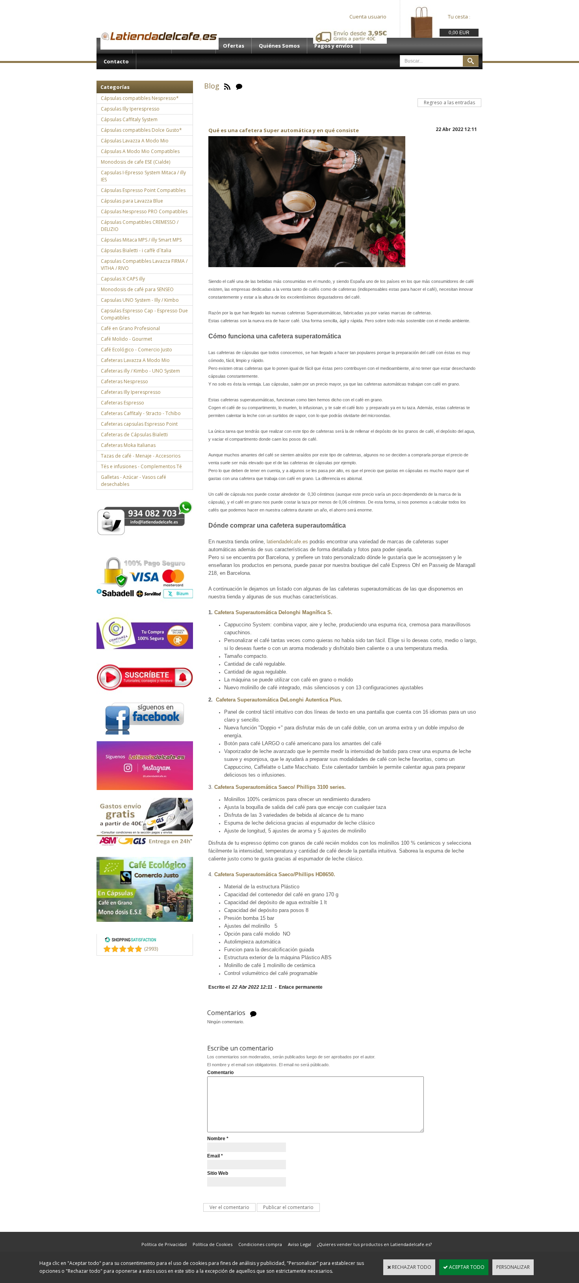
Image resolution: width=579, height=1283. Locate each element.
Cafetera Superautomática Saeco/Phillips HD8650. (274, 874)
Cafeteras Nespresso (124, 381)
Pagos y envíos (333, 45)
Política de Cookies (212, 1244)
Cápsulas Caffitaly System (129, 119)
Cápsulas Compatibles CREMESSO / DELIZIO (139, 226)
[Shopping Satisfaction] (130, 941)
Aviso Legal (299, 1244)
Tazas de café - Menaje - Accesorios (140, 455)
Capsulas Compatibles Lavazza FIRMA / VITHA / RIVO (144, 264)
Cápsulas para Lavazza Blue (132, 201)
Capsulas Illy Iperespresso (130, 108)
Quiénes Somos (279, 45)
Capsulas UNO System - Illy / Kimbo (140, 300)
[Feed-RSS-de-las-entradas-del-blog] (227, 85)
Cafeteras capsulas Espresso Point (139, 424)
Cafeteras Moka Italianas (128, 445)
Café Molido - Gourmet (126, 339)
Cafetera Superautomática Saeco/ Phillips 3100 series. (280, 787)
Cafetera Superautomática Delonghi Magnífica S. (273, 612)
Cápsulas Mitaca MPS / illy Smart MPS (141, 239)
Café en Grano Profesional (130, 328)
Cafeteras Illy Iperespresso (131, 392)
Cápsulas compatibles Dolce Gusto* (141, 130)
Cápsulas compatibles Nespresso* (140, 98)
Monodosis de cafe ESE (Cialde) (135, 162)
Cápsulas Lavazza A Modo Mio (135, 140)
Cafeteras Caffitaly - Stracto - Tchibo (141, 413)
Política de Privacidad (164, 1244)
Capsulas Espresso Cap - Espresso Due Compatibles (144, 314)
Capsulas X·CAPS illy (123, 278)
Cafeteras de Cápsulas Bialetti (134, 434)
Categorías (115, 86)
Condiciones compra (260, 1244)
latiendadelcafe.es (287, 542)
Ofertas (233, 45)
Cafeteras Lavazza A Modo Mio (135, 360)
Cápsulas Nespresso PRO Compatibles (144, 211)
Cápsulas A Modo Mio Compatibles (140, 151)
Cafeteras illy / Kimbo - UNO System (140, 370)
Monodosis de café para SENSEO (137, 289)
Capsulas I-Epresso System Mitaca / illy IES (143, 176)
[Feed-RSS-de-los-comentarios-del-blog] (239, 85)
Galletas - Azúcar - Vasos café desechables (133, 480)
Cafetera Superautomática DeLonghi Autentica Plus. (280, 700)
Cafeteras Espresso (122, 402)
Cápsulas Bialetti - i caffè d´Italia (136, 250)
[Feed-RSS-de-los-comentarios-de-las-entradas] (253, 1013)
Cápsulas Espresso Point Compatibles (143, 190)
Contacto (116, 61)
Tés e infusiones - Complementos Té (141, 466)
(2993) (151, 948)
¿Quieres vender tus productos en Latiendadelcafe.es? (374, 1244)
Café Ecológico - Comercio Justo (136, 349)
